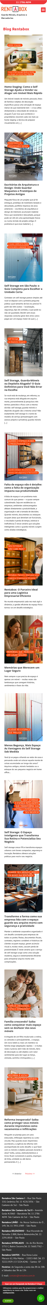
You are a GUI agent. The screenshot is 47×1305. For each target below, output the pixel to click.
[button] (43, 9)
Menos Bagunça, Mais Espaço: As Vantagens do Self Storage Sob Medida (22, 748)
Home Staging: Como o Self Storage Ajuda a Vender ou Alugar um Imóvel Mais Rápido (23, 90)
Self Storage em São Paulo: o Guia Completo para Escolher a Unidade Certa (23, 289)
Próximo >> (30, 1173)
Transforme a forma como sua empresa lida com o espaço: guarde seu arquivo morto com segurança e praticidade (23, 921)
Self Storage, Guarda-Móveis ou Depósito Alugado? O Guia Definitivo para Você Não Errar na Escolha (23, 385)
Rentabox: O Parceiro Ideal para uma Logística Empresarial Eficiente (21, 593)
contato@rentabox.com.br (22, 1275)
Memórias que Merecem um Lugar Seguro (21, 669)
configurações (8, 1293)
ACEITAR (8, 1301)
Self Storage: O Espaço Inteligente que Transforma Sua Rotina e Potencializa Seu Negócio (22, 837)
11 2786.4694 (23, 2)
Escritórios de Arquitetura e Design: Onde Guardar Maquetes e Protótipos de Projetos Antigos (21, 189)
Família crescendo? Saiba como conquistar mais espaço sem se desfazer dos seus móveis (22, 1026)
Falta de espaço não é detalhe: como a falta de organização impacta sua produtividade (23, 487)
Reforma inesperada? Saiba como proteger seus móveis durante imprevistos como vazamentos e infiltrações (21, 1124)
